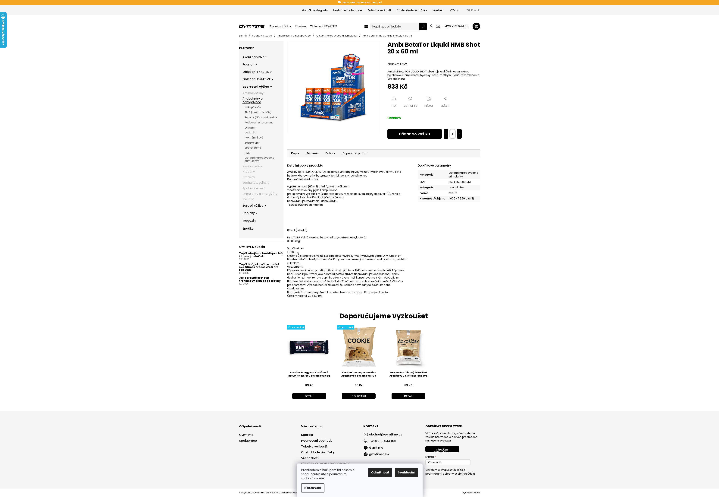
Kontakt (438, 10)
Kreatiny (248, 172)
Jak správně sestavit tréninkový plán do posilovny (260, 279)
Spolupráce (248, 441)
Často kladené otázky (412, 10)
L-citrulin (250, 132)
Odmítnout (380, 472)
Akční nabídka (253, 57)
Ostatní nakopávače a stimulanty (259, 159)
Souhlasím (406, 472)
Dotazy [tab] (330, 153)
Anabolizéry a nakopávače (252, 100)
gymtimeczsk (379, 454)
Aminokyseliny (253, 93)
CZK (452, 10)
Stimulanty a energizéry (259, 194)
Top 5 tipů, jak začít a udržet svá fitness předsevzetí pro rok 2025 (259, 267)
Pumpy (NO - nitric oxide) (262, 117)
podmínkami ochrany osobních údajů (450, 474)
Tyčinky (248, 199)
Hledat (423, 26)
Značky (247, 228)
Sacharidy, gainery (256, 182)
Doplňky (248, 213)
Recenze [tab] (312, 153)
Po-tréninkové (254, 137)
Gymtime (246, 435)
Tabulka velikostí (379, 10)
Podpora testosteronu (259, 122)
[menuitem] (280, 26)
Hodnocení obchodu (347, 10)
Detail (309, 396)
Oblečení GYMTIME (256, 79)
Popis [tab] (295, 153)
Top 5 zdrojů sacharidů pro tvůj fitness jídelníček (261, 255)
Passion (248, 64)
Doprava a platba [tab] (354, 153)
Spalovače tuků (253, 188)
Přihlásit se (441, 450)
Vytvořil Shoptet (471, 492)
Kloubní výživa (252, 166)
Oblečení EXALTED (255, 72)
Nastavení (312, 488)
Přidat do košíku (414, 134)
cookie (319, 478)
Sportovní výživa (255, 86)
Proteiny (248, 177)
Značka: (397, 64)
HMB (247, 153)
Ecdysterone (253, 148)
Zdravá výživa (253, 205)
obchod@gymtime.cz (385, 434)
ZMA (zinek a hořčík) (258, 112)
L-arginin (250, 127)
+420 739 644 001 (382, 441)
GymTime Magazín (315, 10)
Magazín (249, 220)
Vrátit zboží (310, 458)
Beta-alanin (252, 143)
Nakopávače (253, 107)
